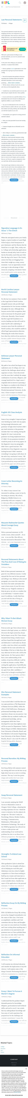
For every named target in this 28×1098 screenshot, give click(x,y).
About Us (14, 1063)
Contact (14, 1065)
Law (2, 1050)
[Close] (26, 1068)
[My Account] (25, 2)
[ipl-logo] (7, 3)
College (2, 1046)
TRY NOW (22, 49)
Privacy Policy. (17, 1092)
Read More (14, 275)
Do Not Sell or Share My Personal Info (14, 1095)
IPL (2, 7)
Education (3, 1048)
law (25, 96)
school (12, 68)
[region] (14, 1082)
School (2, 1052)
